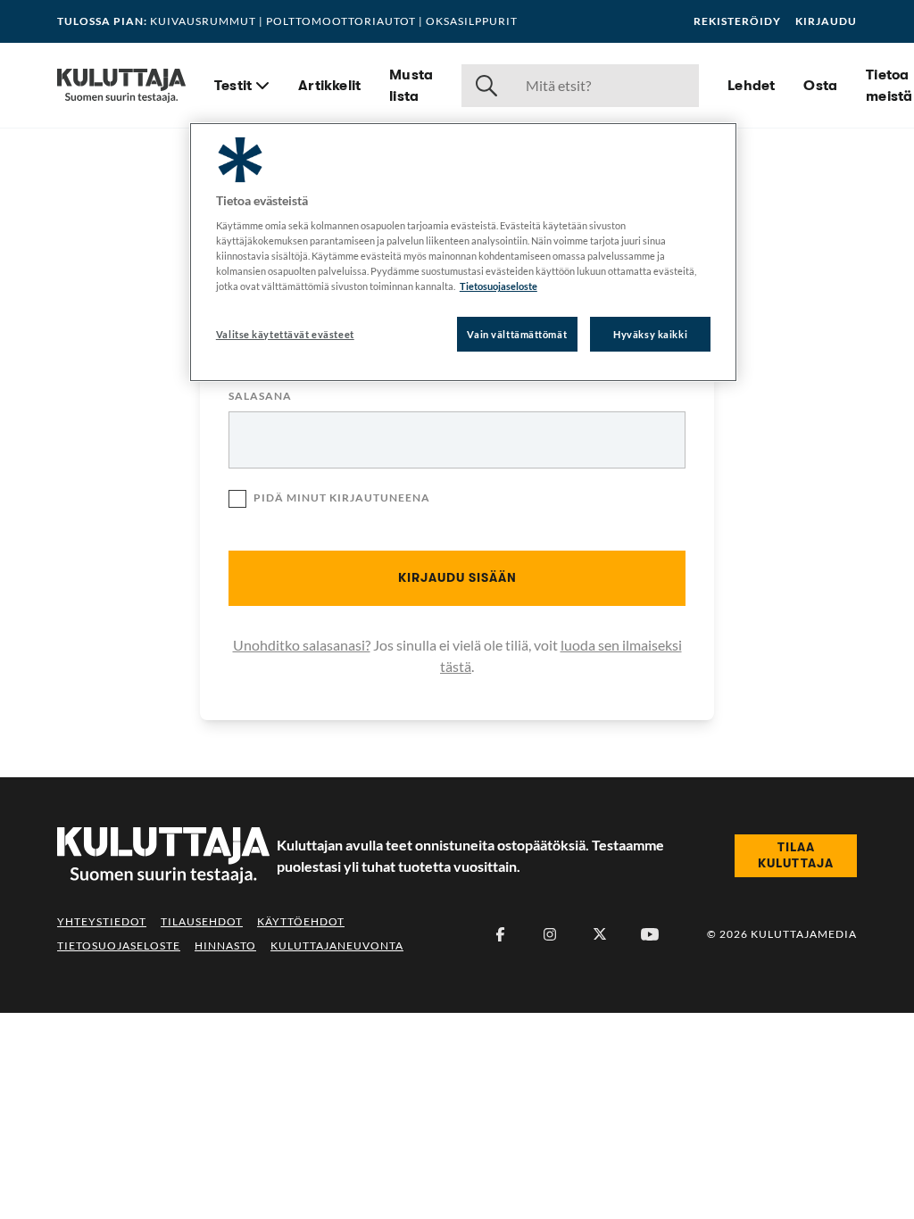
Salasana (260, 397)
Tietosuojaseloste (118, 945)
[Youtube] (649, 934)
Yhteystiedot (101, 921)
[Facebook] (499, 934)
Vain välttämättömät (517, 334)
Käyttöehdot (301, 921)
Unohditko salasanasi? (301, 644)
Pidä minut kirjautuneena (341, 497)
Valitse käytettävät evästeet (285, 334)
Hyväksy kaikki (650, 334)
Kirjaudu (826, 21)
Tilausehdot (202, 921)
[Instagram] (549, 934)
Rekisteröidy (737, 21)
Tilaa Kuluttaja (796, 855)
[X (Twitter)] (599, 934)
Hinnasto (225, 945)
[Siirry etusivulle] (121, 86)
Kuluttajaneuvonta (336, 945)
